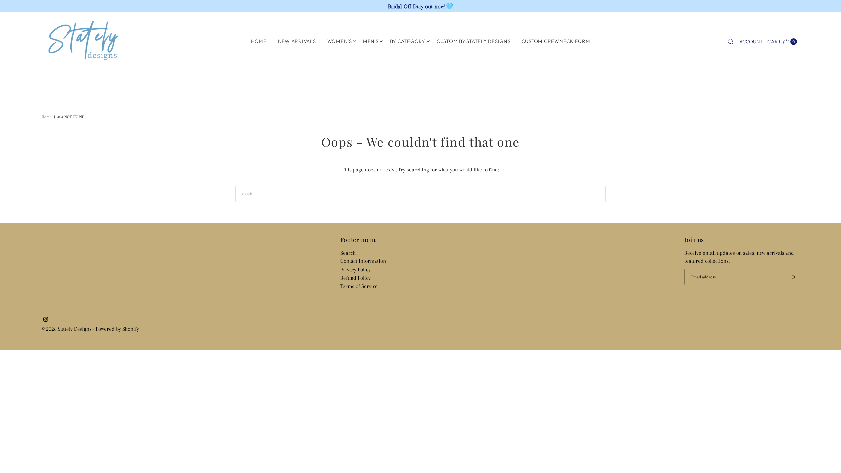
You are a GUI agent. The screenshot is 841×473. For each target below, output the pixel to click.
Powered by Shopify (117, 329)
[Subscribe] (791, 277)
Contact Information (363, 261)
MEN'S (371, 41)
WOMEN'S (339, 41)
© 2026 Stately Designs (67, 329)
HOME (259, 41)
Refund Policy (355, 278)
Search (348, 253)
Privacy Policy (355, 269)
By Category (407, 41)
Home (46, 117)
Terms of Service (359, 286)
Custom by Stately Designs (474, 41)
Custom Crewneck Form (556, 41)
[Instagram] (45, 320)
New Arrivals (297, 41)
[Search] (731, 42)
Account (751, 41)
